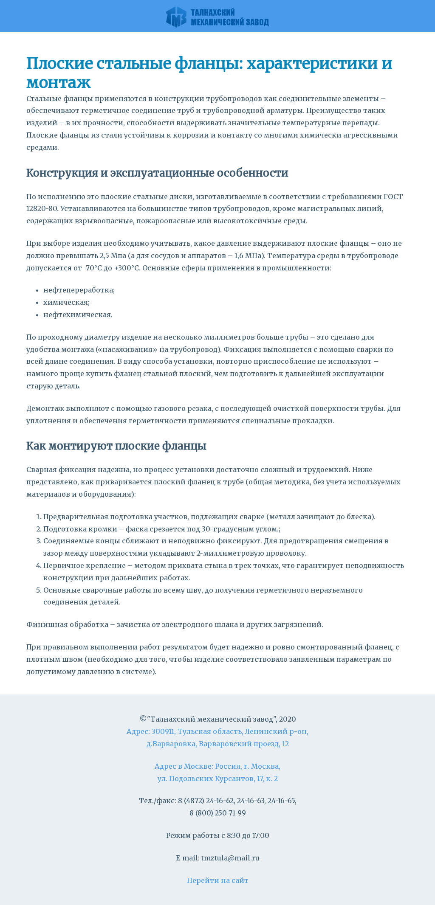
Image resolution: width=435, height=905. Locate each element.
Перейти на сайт (218, 880)
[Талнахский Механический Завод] (217, 16)
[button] (424, 17)
